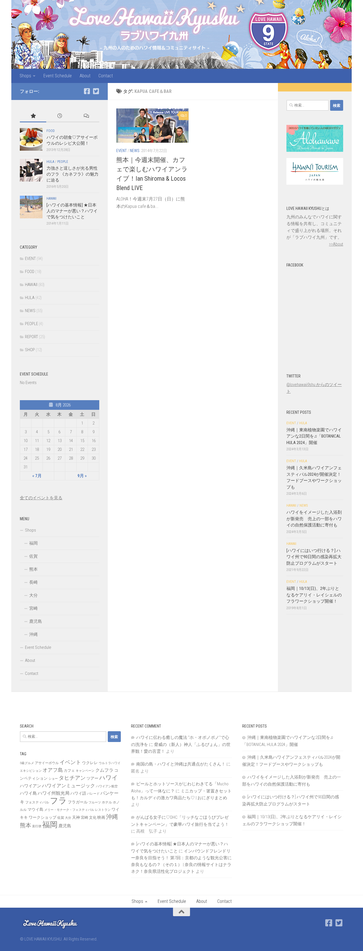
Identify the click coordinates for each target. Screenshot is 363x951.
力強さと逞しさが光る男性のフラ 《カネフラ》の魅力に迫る (72, 174)
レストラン (103, 810)
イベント (70, 762)
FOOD (51, 131)
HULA (50, 162)
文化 (92, 817)
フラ (58, 800)
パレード (93, 794)
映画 (101, 817)
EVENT (121, 150)
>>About (336, 244)
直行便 (36, 826)
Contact (105, 75)
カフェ (69, 770)
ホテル (107, 802)
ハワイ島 (28, 793)
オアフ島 (53, 770)
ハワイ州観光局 (53, 793)
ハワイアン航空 (107, 786)
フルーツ (94, 802)
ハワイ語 (78, 793)
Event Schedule (57, 75)
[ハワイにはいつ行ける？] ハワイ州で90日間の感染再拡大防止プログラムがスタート (313, 557)
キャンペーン (85, 771)
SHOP (30, 349)
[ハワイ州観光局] (314, 183)
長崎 (33, 582)
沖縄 (33, 634)
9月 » (82, 475)
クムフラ (104, 770)
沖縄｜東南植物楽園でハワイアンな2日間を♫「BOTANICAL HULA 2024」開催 (314, 436)
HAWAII (51, 199)
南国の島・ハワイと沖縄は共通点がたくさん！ (180, 764)
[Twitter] (95, 91)
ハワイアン (30, 785)
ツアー (92, 778)
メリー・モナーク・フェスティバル (69, 810)
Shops (25, 75)
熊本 (33, 569)
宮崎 (33, 608)
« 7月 (37, 475)
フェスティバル (37, 802)
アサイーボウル (47, 763)
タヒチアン (72, 778)
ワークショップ (42, 817)
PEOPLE (62, 162)
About (85, 75)
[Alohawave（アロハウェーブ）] (314, 150)
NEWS (135, 150)
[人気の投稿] (33, 116)
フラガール (78, 802)
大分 (33, 595)
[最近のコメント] (86, 116)
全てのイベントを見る (41, 497)
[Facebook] (86, 91)
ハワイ (108, 777)
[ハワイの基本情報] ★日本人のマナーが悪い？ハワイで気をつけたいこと (72, 210)
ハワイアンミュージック (68, 785)
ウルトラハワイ (110, 763)
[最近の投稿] (59, 116)
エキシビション (31, 771)
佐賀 (33, 556)
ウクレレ (90, 762)
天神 (76, 817)
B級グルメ (27, 763)
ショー (53, 779)
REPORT (31, 336)
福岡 (33, 543)
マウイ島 (35, 809)
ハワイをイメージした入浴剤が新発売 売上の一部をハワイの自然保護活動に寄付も (314, 519)
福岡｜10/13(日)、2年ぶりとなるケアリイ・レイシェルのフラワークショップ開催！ (314, 595)
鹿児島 (35, 621)
